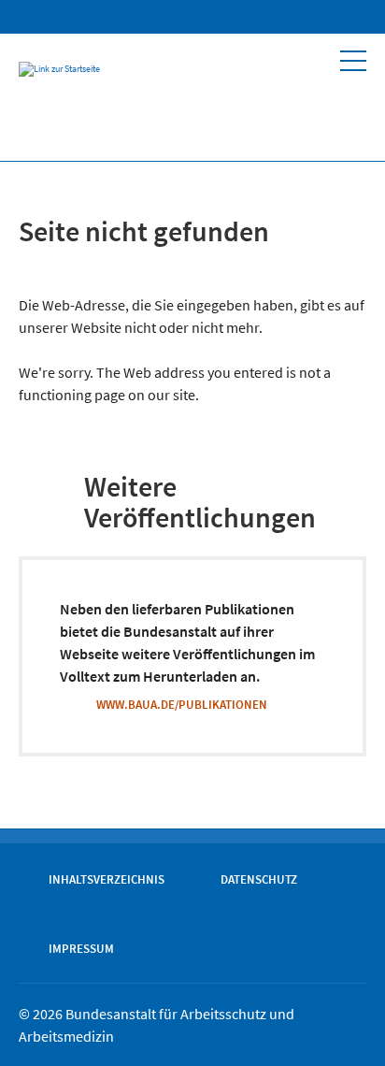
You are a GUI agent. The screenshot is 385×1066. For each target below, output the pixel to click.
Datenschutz (259, 879)
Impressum (81, 948)
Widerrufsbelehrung (267, 17)
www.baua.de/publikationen (181, 704)
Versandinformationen (304, 17)
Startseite (192, 17)
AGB (230, 17)
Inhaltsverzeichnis (106, 879)
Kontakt (340, 17)
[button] (353, 60)
